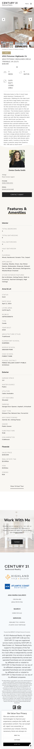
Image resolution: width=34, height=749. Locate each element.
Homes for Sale (17, 613)
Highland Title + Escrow (17, 622)
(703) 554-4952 (17, 599)
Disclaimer (27, 632)
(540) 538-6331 (7, 183)
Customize (17, 739)
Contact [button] (17, 542)
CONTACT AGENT (17, 195)
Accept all (17, 744)
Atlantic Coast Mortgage (17, 625)
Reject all (17, 735)
